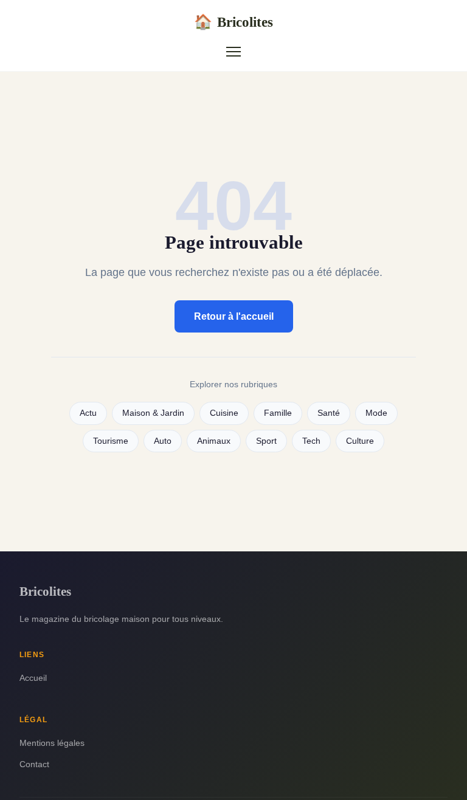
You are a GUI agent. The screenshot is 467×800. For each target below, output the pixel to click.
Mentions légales (52, 743)
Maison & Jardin (153, 413)
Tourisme (110, 441)
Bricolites (233, 22)
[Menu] (233, 51)
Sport (266, 441)
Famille (278, 413)
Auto (162, 441)
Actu (88, 413)
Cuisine (224, 413)
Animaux (213, 441)
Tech (311, 441)
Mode (376, 413)
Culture (360, 441)
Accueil (33, 678)
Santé (328, 413)
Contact (34, 764)
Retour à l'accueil (234, 316)
